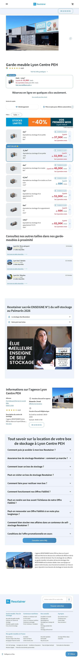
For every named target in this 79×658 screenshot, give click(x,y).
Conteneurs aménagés (28, 622)
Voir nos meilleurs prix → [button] (24, 85)
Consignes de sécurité (22, 645)
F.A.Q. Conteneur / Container (30, 624)
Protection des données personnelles (25, 647)
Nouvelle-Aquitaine (45, 637)
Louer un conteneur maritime (30, 620)
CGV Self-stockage (10, 645)
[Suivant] (70, 38)
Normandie (43, 638)
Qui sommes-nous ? (63, 616)
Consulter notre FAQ (39, 540)
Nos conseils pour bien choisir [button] (39, 97)
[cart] (72, 4)
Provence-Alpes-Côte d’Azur (13, 638)
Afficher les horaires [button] (35, 404)
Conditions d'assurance (35, 645)
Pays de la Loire (44, 640)
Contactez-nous (62, 618)
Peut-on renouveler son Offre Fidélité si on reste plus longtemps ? (33, 513)
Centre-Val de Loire (28, 640)
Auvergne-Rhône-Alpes (63, 637)
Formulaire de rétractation (63, 645)
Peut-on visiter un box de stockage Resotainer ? (31, 474)
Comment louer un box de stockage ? (26, 466)
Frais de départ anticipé (48, 645)
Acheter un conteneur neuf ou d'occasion (30, 617)
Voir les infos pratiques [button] (38, 72)
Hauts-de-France (27, 638)
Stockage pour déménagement (45, 619)
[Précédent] (9, 348)
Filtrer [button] (72, 654)
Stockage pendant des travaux (46, 626)
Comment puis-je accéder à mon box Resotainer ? (32, 449)
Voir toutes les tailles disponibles (15, 254)
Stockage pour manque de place (47, 623)
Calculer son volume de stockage (12, 621)
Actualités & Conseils (46, 616)
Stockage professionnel (46, 629)
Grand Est (60, 638)
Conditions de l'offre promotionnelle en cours (30, 533)
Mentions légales (10, 647)
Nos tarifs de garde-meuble (13, 618)
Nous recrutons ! (62, 622)
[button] (69, 136)
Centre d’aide (61, 620)
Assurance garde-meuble (12, 624)
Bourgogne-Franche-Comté (13, 640)
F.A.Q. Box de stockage (11, 626)
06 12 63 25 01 (65, 11)
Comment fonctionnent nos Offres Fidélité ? (29, 491)
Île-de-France (9, 637)
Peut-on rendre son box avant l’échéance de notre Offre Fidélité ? (35, 501)
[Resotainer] (39, 3)
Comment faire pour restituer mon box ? (27, 483)
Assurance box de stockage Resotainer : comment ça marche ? (38, 458)
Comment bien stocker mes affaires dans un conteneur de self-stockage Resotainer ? (38, 524)
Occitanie (25, 637)
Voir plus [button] (9, 424)
